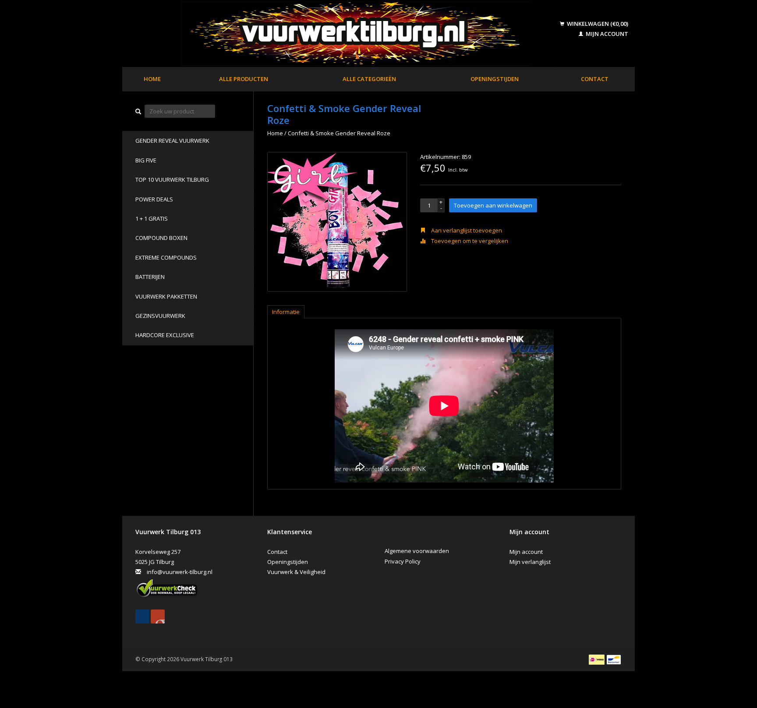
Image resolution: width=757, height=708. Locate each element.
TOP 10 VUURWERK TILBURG (172, 179)
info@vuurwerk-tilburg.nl (179, 572)
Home (152, 79)
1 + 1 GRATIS (151, 218)
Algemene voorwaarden (417, 551)
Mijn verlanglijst (530, 562)
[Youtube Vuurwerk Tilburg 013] (158, 616)
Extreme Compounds (166, 257)
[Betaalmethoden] (597, 659)
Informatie (286, 312)
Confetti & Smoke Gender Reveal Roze (339, 133)
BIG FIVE (145, 160)
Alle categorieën (369, 79)
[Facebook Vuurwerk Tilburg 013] (142, 616)
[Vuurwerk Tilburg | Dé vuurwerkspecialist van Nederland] (342, 34)
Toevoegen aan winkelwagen (493, 205)
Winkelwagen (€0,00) (597, 24)
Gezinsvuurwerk (160, 316)
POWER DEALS (154, 199)
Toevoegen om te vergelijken (469, 241)
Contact (594, 79)
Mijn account (606, 34)
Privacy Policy (403, 561)
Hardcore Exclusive (164, 335)
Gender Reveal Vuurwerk (172, 140)
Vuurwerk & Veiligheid (296, 572)
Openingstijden (494, 79)
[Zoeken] (138, 111)
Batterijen (150, 277)
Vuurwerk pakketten (166, 296)
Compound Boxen (161, 238)
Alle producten (243, 79)
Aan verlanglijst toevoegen (466, 230)
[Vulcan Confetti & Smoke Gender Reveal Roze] (337, 221)
